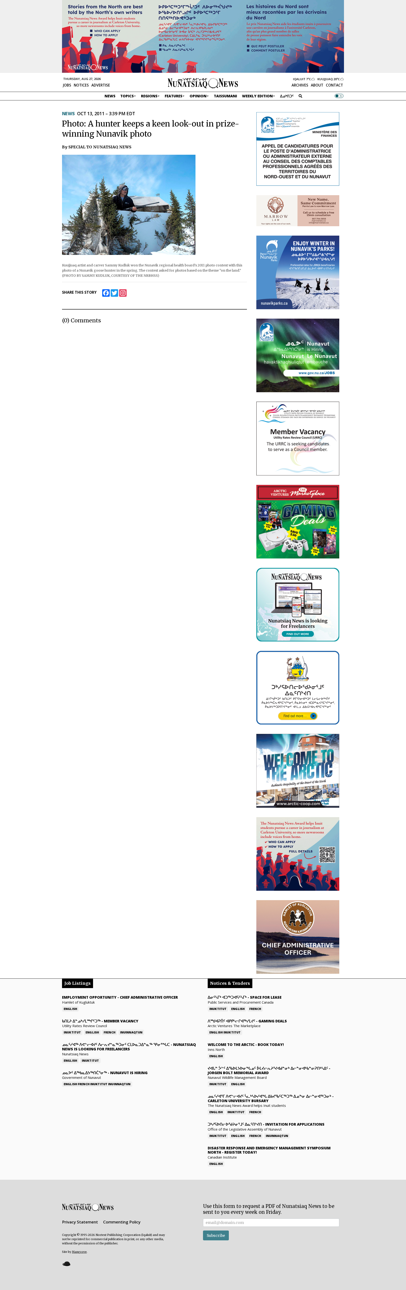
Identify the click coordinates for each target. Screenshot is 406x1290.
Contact (334, 85)
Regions (149, 96)
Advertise (100, 85)
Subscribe (216, 1235)
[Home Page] (203, 82)
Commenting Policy (122, 1221)
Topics (127, 96)
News (110, 96)
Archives (300, 85)
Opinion (198, 96)
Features (173, 96)
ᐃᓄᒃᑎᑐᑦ (287, 96)
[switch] (339, 96)
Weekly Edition (257, 96)
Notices (81, 85)
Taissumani (225, 96)
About (317, 85)
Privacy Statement (80, 1221)
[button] (66, 1263)
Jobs (67, 85)
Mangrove (79, 1252)
